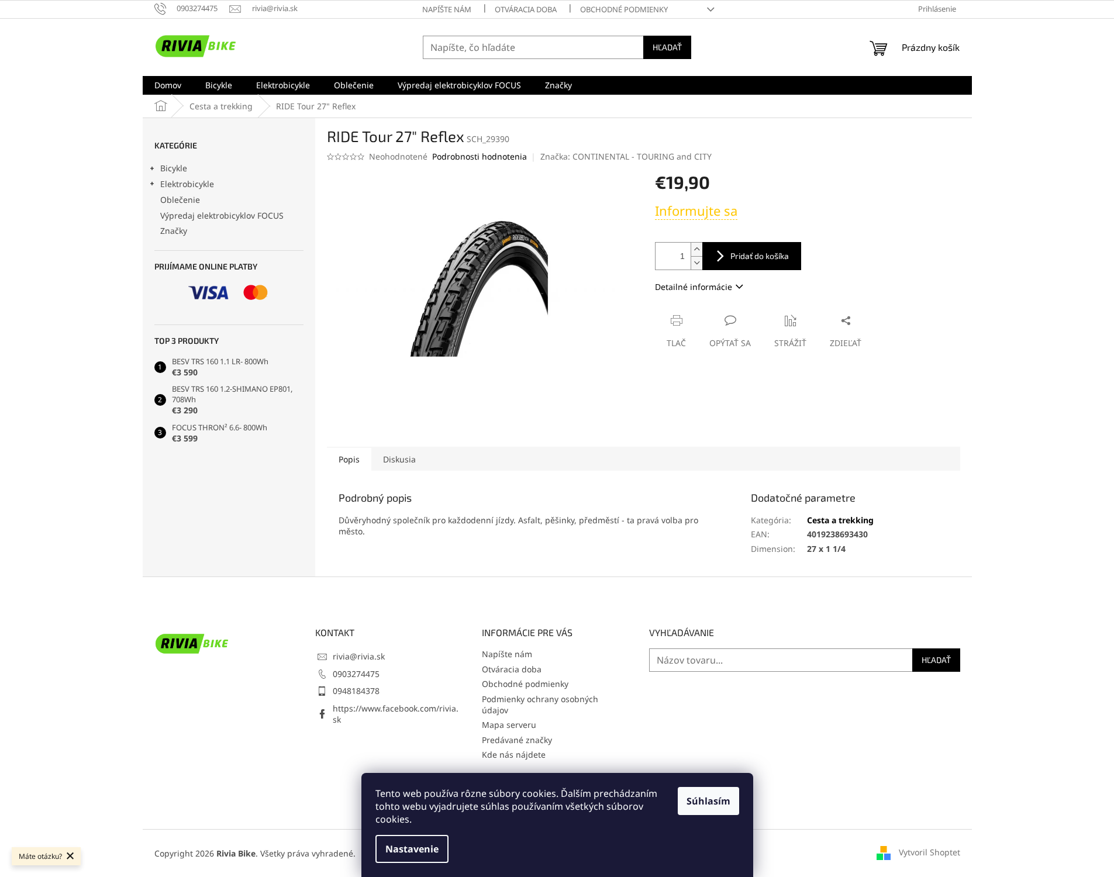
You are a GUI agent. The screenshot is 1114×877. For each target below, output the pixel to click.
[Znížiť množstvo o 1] (696, 263)
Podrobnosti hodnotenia (479, 156)
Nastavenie (412, 849)
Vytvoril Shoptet (929, 852)
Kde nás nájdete (514, 754)
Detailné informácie (693, 286)
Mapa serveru (509, 724)
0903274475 (356, 673)
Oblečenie (180, 199)
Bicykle (173, 168)
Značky (173, 230)
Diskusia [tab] (399, 459)
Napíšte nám (446, 9)
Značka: (626, 156)
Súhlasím (708, 801)
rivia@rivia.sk (359, 656)
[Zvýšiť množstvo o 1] (696, 249)
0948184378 (356, 690)
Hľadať (667, 47)
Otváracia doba (526, 9)
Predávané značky (517, 739)
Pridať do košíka (759, 256)
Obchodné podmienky (624, 9)
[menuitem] (168, 85)
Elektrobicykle (187, 183)
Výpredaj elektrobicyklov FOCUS (222, 215)
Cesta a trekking (840, 520)
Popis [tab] (349, 459)
